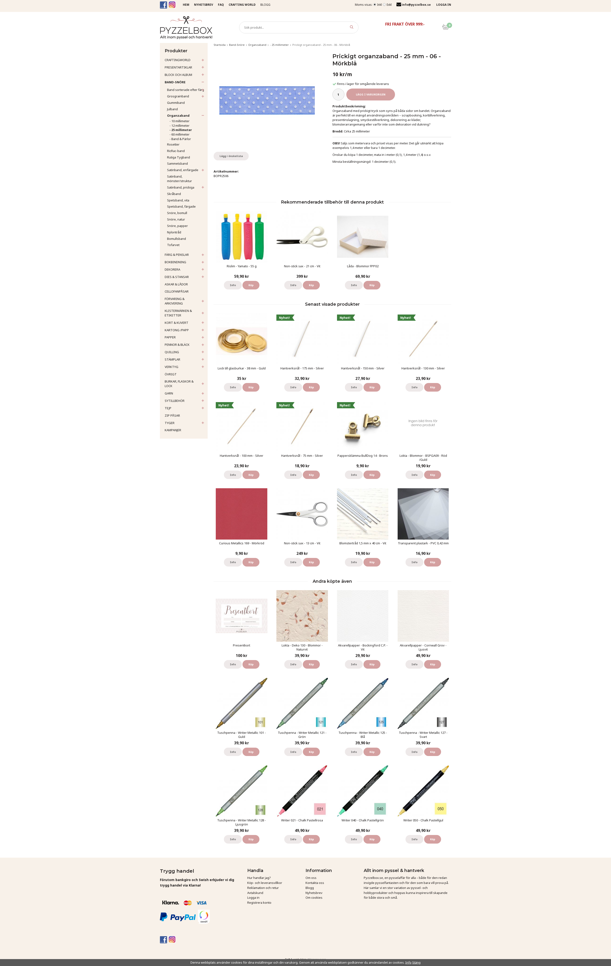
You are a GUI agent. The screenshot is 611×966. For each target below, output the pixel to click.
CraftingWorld (177, 60)
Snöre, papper (177, 226)
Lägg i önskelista (231, 156)
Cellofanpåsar (177, 291)
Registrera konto (259, 902)
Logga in (253, 897)
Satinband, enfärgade (182, 170)
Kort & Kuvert (176, 322)
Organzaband (178, 115)
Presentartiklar (178, 67)
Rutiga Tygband (178, 157)
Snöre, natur (176, 219)
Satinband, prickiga (180, 187)
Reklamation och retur (263, 888)
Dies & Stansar (177, 277)
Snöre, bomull (177, 213)
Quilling (172, 352)
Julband (172, 109)
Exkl (389, 5)
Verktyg (171, 367)
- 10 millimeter (179, 121)
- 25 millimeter (180, 130)
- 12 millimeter (179, 125)
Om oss (311, 878)
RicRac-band (176, 151)
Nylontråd (174, 232)
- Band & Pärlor (180, 139)
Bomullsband (176, 238)
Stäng (416, 962)
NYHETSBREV (203, 5)
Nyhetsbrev (314, 893)
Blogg (265, 5)
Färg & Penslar (177, 254)
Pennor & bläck (177, 344)
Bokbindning (175, 262)
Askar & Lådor (176, 284)
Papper (170, 337)
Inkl (379, 5)
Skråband (174, 194)
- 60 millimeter (179, 134)
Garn (169, 393)
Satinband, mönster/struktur (179, 178)
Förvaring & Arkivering (174, 301)
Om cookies (314, 897)
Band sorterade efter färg (185, 90)
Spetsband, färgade (181, 206)
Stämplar (172, 359)
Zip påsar (172, 415)
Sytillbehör (174, 401)
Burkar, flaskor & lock (179, 383)
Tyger (169, 423)
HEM (186, 5)
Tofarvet (173, 245)
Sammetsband (177, 163)
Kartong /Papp (177, 330)
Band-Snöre (175, 82)
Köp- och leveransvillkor (264, 883)
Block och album (178, 75)
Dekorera (172, 269)
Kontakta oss (315, 883)
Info (233, 285)
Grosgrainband (178, 96)
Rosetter (173, 144)
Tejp (168, 408)
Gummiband (176, 102)
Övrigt (171, 374)
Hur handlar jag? (259, 878)
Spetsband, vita (178, 200)
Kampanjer (173, 430)
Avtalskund (255, 893)
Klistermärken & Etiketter (178, 313)
